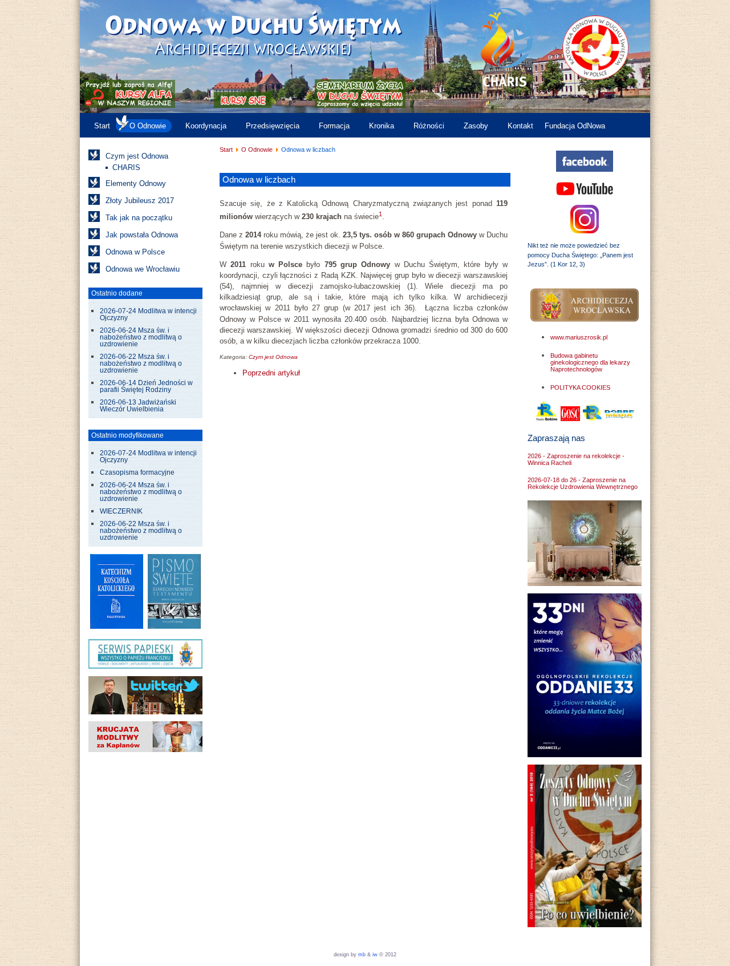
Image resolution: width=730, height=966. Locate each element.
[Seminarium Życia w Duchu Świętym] (360, 105)
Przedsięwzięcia (272, 126)
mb (362, 954)
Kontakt (520, 126)
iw (374, 954)
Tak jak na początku (139, 217)
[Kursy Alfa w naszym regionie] (128, 105)
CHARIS (126, 167)
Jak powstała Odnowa (142, 235)
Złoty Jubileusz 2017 (140, 200)
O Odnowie (147, 126)
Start (102, 126)
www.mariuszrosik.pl (578, 337)
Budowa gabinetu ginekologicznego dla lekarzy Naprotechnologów (590, 362)
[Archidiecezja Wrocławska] (585, 305)
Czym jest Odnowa (137, 156)
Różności (428, 126)
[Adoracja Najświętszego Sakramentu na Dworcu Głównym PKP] (585, 583)
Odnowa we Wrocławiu (143, 269)
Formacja (334, 126)
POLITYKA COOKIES (580, 387)
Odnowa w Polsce (135, 252)
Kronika (381, 126)
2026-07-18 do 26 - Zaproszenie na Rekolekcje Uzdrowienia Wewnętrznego (583, 483)
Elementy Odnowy (136, 183)
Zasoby (476, 126)
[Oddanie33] (585, 754)
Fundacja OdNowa (575, 126)
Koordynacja (205, 126)
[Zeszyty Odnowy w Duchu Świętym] (585, 924)
